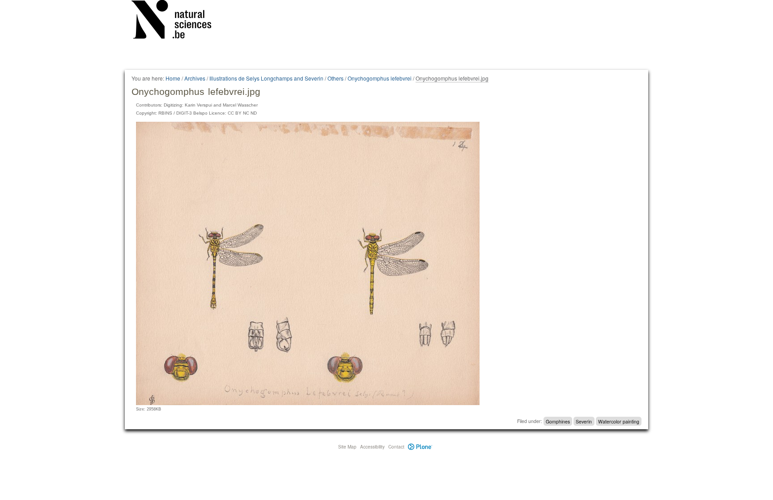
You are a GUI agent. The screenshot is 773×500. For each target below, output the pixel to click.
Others (335, 78)
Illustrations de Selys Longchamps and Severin (266, 78)
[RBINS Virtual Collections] (177, 21)
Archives (194, 78)
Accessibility (372, 447)
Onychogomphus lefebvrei (380, 78)
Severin (584, 421)
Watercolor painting (618, 421)
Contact (396, 447)
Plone (420, 447)
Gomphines (558, 421)
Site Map (347, 447)
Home (173, 78)
